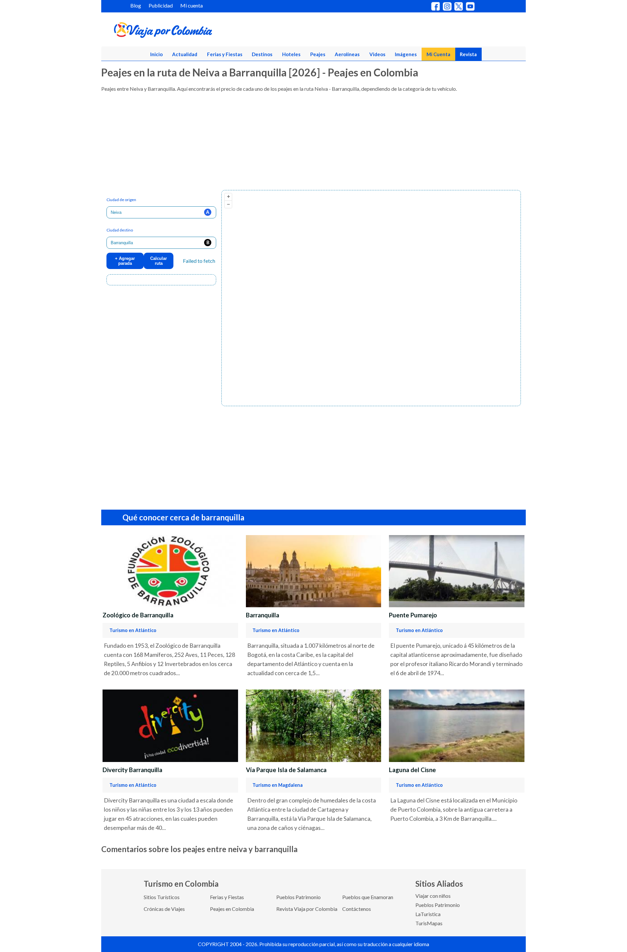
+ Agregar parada (125, 261)
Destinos (262, 54)
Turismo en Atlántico (132, 630)
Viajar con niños (433, 896)
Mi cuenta (191, 5)
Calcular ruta (158, 261)
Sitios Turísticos (162, 897)
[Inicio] (194, 31)
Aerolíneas (347, 54)
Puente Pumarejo (413, 615)
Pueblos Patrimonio (298, 897)
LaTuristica (428, 914)
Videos (377, 54)
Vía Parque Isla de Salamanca (286, 769)
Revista (468, 54)
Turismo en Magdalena (277, 785)
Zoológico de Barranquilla (138, 615)
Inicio (156, 54)
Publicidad (161, 5)
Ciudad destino (119, 230)
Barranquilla (262, 615)
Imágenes (406, 54)
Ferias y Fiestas (224, 54)
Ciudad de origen (121, 199)
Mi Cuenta (438, 54)
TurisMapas (428, 923)
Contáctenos (356, 909)
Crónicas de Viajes (164, 909)
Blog (135, 5)
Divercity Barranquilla (132, 769)
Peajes (317, 54)
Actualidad (184, 54)
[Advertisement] (297, 144)
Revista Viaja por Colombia (306, 909)
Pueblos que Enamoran (367, 897)
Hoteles (291, 54)
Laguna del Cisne (412, 769)
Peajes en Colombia (232, 909)
